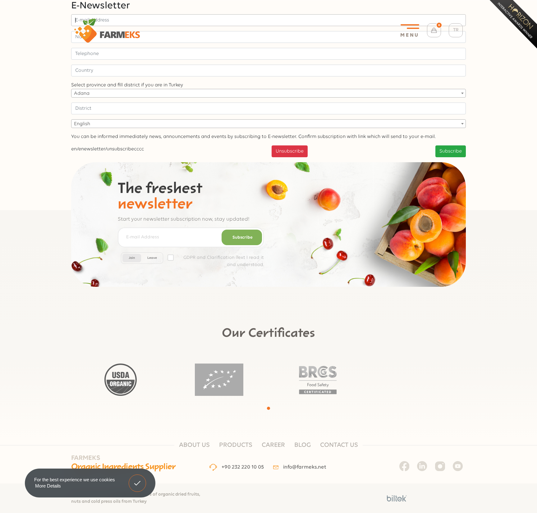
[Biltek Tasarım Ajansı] (397, 498)
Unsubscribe (290, 151)
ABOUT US (194, 445)
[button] (268, 408)
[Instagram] (440, 466)
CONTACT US (339, 445)
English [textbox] (82, 123)
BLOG (302, 445)
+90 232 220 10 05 (243, 467)
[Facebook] (404, 466)
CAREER (273, 445)
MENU (409, 35)
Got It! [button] (137, 478)
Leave (152, 258)
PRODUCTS (235, 445)
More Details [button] (48, 485)
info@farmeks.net (304, 467)
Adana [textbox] (82, 93)
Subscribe (450, 151)
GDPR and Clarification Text (214, 257)
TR (456, 30)
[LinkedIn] (422, 466)
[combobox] (268, 93)
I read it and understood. (223, 261)
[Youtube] (458, 466)
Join (132, 258)
